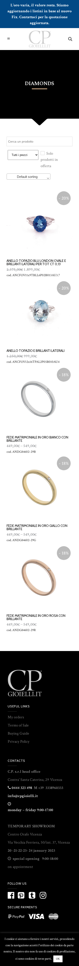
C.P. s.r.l (14, 771)
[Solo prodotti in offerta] (42, 153)
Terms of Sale (18, 725)
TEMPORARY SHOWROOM (31, 826)
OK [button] (58, 959)
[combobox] (28, 177)
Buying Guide (18, 733)
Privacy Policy (18, 741)
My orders (16, 717)
